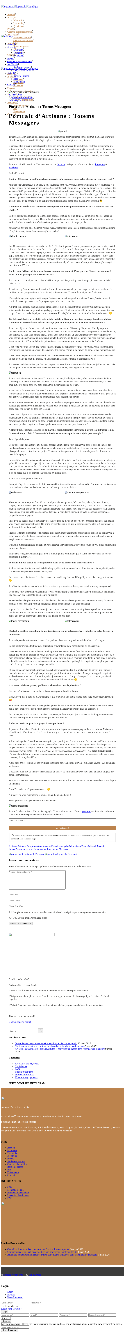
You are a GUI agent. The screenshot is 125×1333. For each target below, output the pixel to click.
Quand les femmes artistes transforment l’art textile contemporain (46, 1043)
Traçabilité (12, 1153)
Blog (9, 1169)
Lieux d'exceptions (24, 1072)
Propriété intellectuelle (18, 1192)
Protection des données (18, 1195)
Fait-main (92, 846)
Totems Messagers (60, 849)
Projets (10, 1158)
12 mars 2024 (15, 94)
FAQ (17, 1069)
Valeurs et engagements (26, 1077)
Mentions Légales (15, 1190)
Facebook (13, 167)
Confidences (21, 1066)
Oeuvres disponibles (17, 1164)
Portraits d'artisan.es (18, 100)
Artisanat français (26, 846)
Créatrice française (60, 846)
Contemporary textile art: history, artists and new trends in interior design (50, 1046)
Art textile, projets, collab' (27, 1063)
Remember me (12, 1306)
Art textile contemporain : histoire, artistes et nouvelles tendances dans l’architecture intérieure (60, 1049)
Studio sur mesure (16, 1161)
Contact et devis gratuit (20, 1021)
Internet (61, 164)
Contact (11, 1175)
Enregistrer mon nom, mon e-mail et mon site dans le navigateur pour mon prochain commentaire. (59, 912)
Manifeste (12, 1150)
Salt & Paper (35, 1274)
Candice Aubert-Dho (22, 97)
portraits (86, 811)
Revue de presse (15, 1167)
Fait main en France (78, 846)
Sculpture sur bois (42, 849)
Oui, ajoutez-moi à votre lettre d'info (29, 917)
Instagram (100, 164)
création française (42, 846)
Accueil (11, 1147)
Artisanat (13, 846)
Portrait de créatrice (24, 849)
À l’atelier (12, 1156)
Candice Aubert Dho (13, 1274)
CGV (10, 1187)
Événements (13, 1172)
